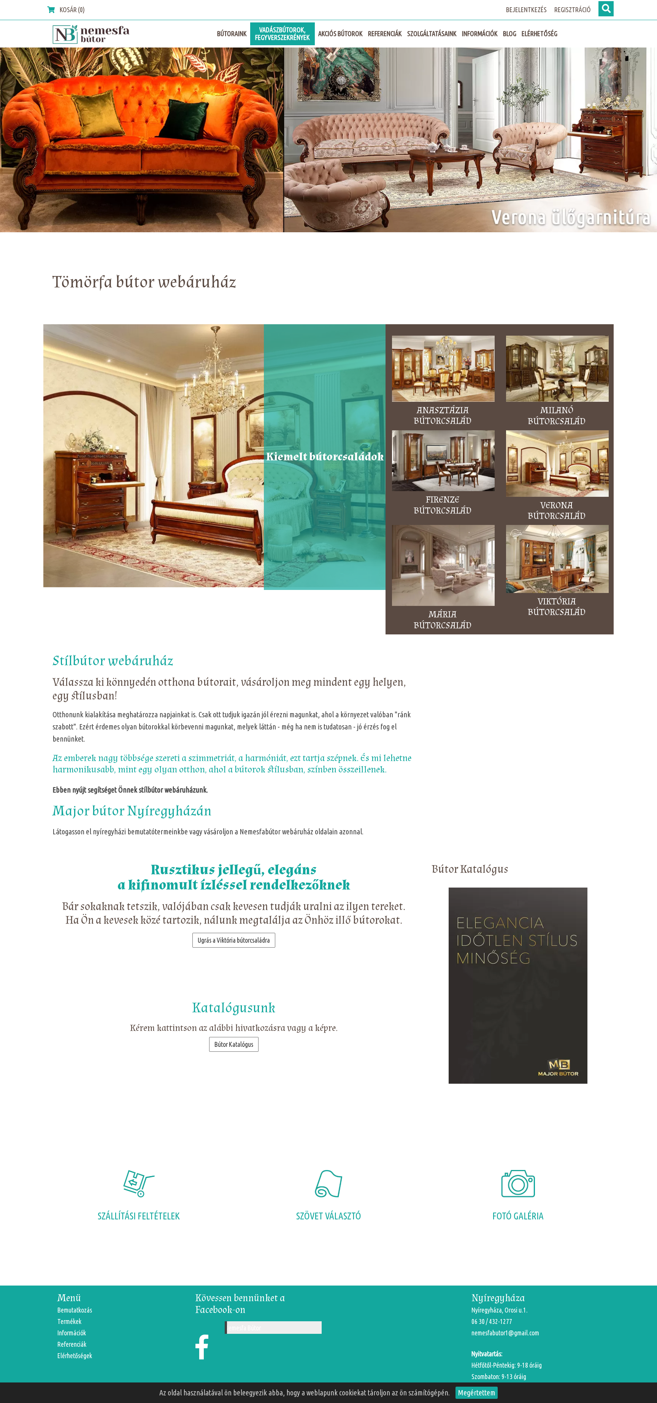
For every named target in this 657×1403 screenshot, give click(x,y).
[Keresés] (606, 8)
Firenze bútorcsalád (442, 506)
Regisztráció (572, 9)
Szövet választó (328, 1216)
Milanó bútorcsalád (557, 416)
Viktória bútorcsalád (557, 607)
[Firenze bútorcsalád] (443, 462)
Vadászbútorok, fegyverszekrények (282, 33)
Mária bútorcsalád (442, 620)
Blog (509, 33)
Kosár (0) (72, 9)
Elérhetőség (539, 33)
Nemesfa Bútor (243, 1328)
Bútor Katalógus (233, 1044)
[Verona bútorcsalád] (557, 464)
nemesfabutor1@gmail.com (505, 1332)
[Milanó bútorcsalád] (557, 370)
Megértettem (476, 1392)
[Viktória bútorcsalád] (557, 560)
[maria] (328, 140)
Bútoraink (232, 33)
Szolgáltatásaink (432, 33)
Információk (480, 33)
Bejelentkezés (526, 9)
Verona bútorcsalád (557, 511)
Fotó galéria (518, 1216)
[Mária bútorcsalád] (443, 567)
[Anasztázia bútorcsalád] (443, 370)
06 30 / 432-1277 (491, 1321)
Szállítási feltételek (139, 1216)
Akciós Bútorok (340, 33)
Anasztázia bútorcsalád (442, 416)
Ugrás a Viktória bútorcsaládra (234, 940)
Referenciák (385, 33)
